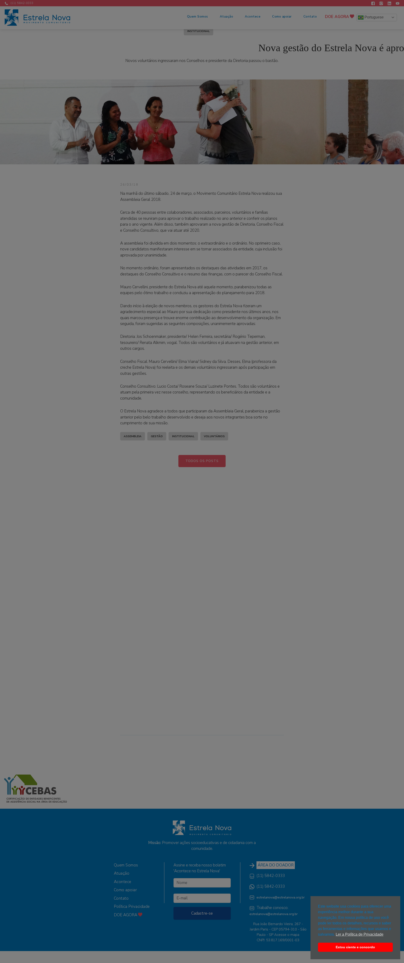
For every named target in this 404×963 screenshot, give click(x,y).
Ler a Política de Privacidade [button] (359, 934)
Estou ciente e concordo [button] (355, 947)
